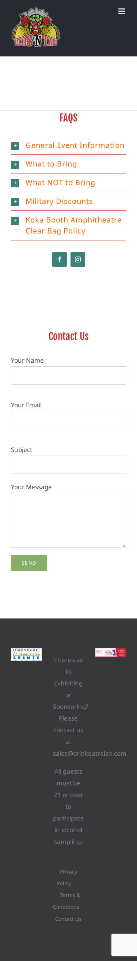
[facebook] (59, 259)
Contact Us (68, 918)
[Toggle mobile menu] (122, 11)
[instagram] (78, 259)
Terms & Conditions (67, 900)
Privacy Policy (67, 877)
